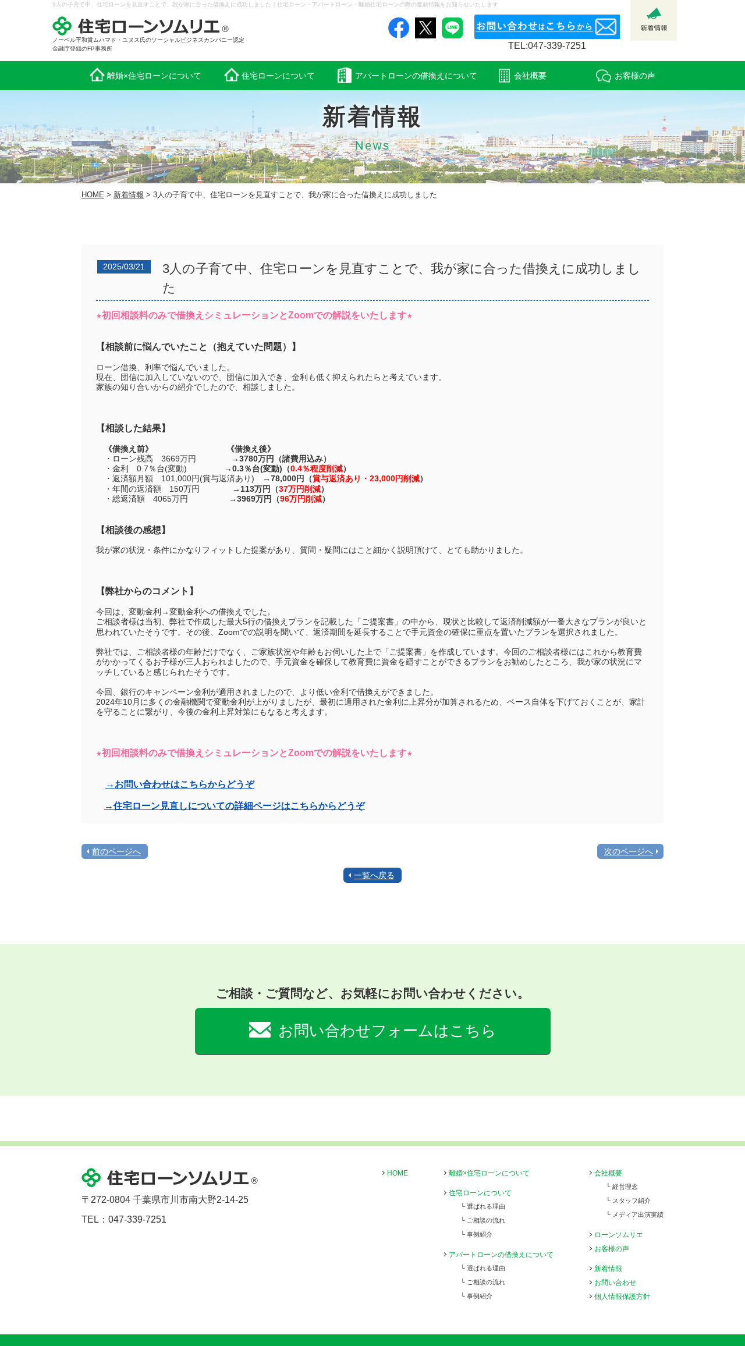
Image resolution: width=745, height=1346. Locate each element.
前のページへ (116, 851)
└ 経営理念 (622, 1186)
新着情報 (128, 194)
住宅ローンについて (480, 1193)
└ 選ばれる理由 (482, 1206)
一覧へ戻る (374, 875)
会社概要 (608, 1173)
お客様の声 (611, 1249)
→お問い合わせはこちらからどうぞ (179, 784)
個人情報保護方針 (622, 1296)
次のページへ (628, 851)
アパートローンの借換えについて (501, 1255)
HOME (92, 194)
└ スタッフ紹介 (628, 1200)
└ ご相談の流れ (482, 1220)
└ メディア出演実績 (635, 1214)
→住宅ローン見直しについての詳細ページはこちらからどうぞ (234, 806)
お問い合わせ (615, 1282)
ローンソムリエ (618, 1235)
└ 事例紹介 (476, 1234)
